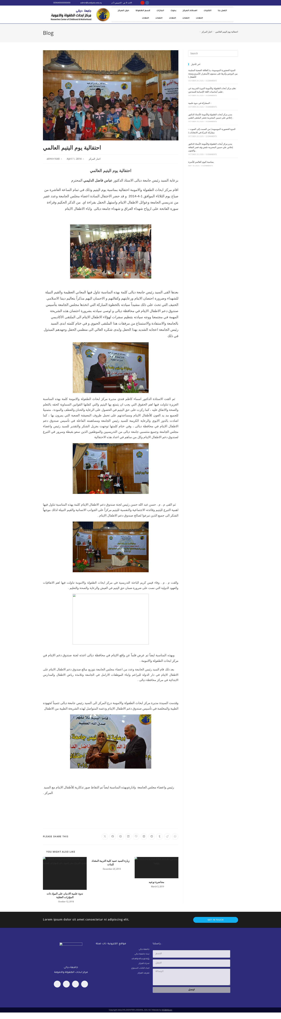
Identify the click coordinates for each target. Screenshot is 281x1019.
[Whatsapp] (66, 984)
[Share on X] (105, 836)
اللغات (145, 18)
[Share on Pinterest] (120, 836)
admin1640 (53, 158)
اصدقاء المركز (190, 11)
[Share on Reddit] (151, 836)
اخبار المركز (94, 158)
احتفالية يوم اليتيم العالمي (226, 31)
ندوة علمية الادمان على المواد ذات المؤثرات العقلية (65, 895)
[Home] (198, 31)
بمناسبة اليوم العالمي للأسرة (201, 161)
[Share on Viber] (136, 836)
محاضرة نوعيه (156, 882)
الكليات (207, 11)
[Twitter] (75, 984)
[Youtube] (142, 3)
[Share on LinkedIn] (128, 836)
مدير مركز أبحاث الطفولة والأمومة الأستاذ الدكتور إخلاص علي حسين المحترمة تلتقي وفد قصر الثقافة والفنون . (210, 147)
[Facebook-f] (147, 3)
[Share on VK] (144, 836)
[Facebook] (57, 984)
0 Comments (211, 80)
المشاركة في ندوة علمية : (199, 103)
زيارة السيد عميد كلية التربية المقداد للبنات (111, 862)
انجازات (160, 11)
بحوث (173, 11)
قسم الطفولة (143, 11)
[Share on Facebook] (112, 836)
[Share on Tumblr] (159, 836)
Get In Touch (216, 919)
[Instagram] (84, 984)
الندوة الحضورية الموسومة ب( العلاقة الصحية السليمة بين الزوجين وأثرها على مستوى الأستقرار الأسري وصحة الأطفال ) (213, 73)
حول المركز (123, 11)
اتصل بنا (222, 11)
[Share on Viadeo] (167, 836)
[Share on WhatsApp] (175, 836)
